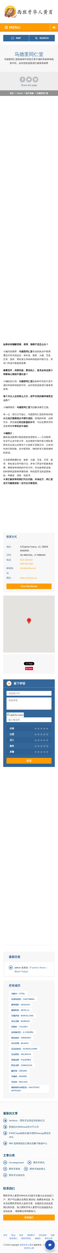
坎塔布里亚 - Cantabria (22, 999)
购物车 (38, 1238)
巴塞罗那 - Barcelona (22, 1016)
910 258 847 (26, 560)
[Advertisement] (29, 133)
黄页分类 (49, 1238)
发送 (29, 760)
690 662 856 (26, 563)
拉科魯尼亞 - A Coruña (22, 1032)
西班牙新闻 (14, 1169)
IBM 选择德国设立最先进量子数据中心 (28, 1143)
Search (44, 38)
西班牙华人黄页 (26, 1245)
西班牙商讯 (38, 1162)
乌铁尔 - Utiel (18, 994)
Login (54, 27)
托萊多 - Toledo (19, 1027)
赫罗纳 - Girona (19, 1071)
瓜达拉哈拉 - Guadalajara (24, 1049)
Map (18, 38)
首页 (12, 93)
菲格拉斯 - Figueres (21, 1060)
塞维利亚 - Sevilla (20, 1010)
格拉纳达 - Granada (21, 1038)
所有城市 (43, 1235)
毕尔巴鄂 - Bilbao (20, 1043)
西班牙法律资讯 (17, 1175)
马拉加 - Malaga (19, 1082)
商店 (21, 1235)
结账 (53, 1235)
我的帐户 (31, 1235)
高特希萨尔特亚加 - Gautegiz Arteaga (25, 1089)
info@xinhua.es (28, 568)
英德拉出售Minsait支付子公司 (24, 1127)
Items (20, 93)
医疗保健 (30, 93)
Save (30, 668)
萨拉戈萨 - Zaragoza (21, 1065)
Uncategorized (16, 1162)
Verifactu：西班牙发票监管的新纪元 (27, 1120)
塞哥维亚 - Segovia (20, 1005)
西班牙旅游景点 (37, 1169)
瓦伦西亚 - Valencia (21, 1054)
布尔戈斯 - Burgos (20, 1021)
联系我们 (13, 1238)
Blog (13, 1235)
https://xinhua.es (28, 578)
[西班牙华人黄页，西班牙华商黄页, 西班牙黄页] (29, 11)
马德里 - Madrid (19, 1076)
